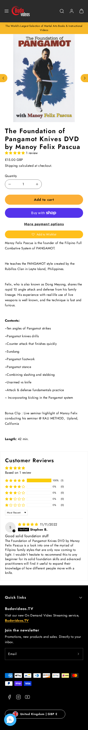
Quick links (15, 597)
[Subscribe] (78, 654)
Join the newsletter (22, 630)
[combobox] (62, 13)
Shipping (11, 165)
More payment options (44, 223)
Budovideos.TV (19, 608)
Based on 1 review (18, 472)
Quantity (11, 176)
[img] (28, 524)
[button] (6, 11)
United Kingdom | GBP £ (39, 714)
